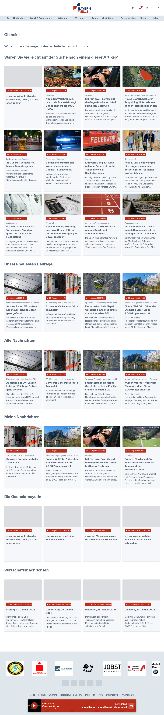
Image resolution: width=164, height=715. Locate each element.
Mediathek (107, 18)
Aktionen (62, 18)
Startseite (7, 18)
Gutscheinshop (128, 18)
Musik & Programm (40, 18)
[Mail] (27, 7)
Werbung (79, 18)
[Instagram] (22, 7)
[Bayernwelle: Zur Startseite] (82, 8)
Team (95, 18)
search (158, 7)
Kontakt (144, 18)
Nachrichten (19, 18)
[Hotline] (6, 7)
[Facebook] (17, 7)
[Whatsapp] (12, 7)
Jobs (155, 18)
